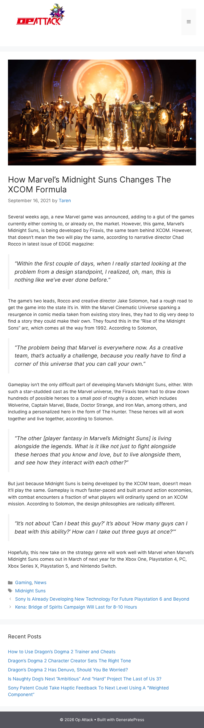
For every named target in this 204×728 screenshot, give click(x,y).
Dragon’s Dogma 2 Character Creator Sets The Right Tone (69, 660)
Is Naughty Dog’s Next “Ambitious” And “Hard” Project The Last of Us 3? (85, 678)
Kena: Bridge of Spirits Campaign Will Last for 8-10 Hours (76, 607)
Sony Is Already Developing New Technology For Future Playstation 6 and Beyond (102, 599)
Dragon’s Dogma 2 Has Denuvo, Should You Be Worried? (68, 669)
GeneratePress (130, 719)
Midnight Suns (30, 590)
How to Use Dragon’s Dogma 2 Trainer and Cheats (62, 651)
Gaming (23, 582)
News (40, 582)
